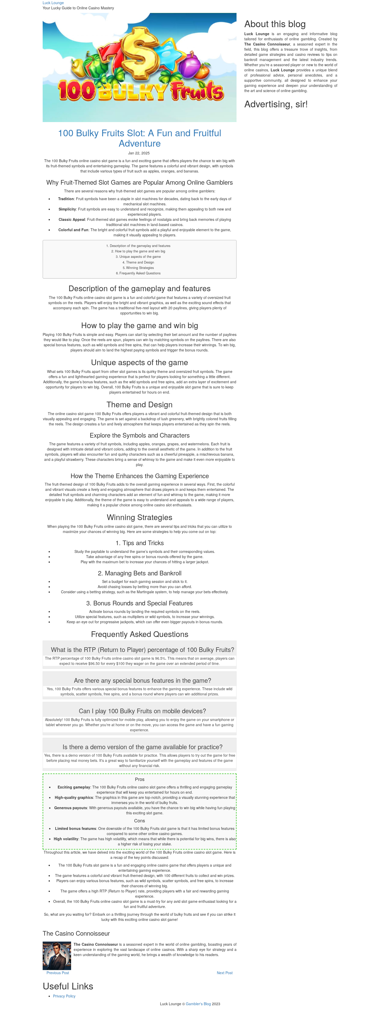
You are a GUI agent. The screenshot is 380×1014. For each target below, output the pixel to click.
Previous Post (57, 972)
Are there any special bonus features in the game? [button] (142, 680)
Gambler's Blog (198, 1003)
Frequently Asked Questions (140, 273)
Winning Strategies (140, 267)
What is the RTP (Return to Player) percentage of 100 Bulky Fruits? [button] (142, 649)
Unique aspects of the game (140, 256)
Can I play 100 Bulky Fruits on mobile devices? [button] (142, 710)
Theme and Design (140, 262)
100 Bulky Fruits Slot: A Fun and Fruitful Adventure (139, 137)
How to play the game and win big (140, 251)
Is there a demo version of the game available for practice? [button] (143, 746)
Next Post (225, 972)
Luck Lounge (53, 2)
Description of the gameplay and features (140, 245)
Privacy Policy (64, 995)
